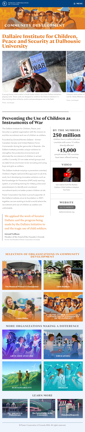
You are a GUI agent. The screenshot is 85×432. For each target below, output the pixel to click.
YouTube (66, 190)
